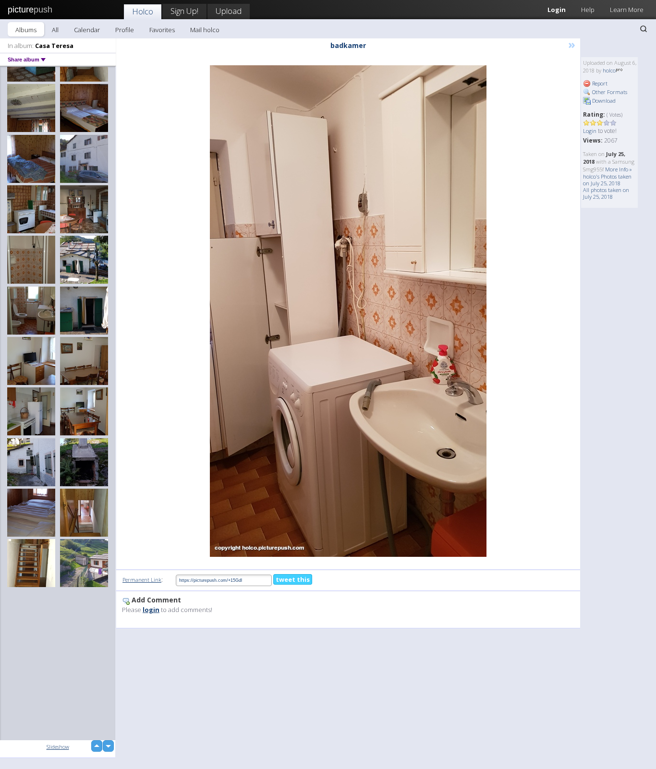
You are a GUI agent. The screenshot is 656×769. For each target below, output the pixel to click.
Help (588, 9)
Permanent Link (141, 579)
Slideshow (58, 746)
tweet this (293, 579)
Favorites (162, 29)
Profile (124, 29)
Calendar (87, 29)
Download (603, 100)
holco (609, 70)
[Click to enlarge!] (348, 311)
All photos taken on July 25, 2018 (606, 193)
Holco (142, 11)
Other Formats (609, 92)
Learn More (627, 9)
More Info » (618, 169)
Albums (25, 29)
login (151, 609)
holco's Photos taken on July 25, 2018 (607, 180)
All (55, 29)
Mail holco (204, 29)
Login (556, 9)
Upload (229, 10)
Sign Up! (184, 10)
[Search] (643, 28)
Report (599, 83)
